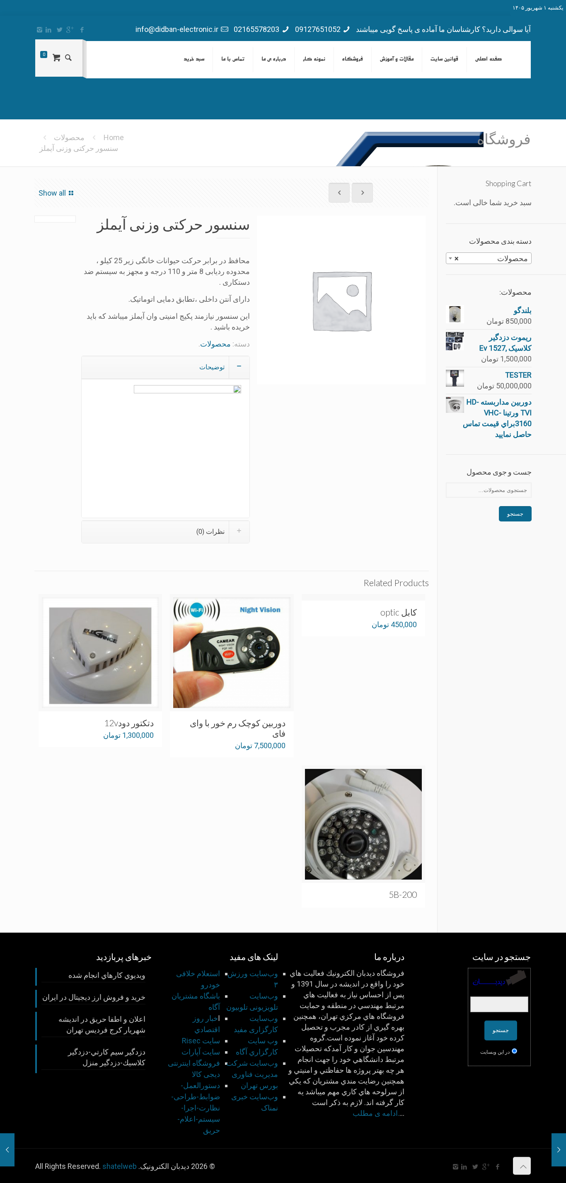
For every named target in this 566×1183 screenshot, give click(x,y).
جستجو (515, 514)
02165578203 (256, 29)
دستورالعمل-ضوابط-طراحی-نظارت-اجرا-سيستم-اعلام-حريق (195, 1108)
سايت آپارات (200, 1051)
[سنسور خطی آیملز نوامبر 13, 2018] (558, 1149)
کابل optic (398, 612)
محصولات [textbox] (491, 258)
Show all (52, 193)
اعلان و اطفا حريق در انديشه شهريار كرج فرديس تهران (101, 1024)
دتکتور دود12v (129, 723)
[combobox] (489, 258)
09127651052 (318, 29)
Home (114, 137)
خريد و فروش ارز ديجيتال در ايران (93, 997)
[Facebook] (81, 30)
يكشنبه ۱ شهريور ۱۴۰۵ (538, 8)
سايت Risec (201, 1040)
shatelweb (119, 1166)
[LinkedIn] (48, 30)
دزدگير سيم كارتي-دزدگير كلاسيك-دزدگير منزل (106, 1057)
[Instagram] (39, 30)
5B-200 (403, 894)
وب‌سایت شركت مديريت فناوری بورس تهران (252, 1074)
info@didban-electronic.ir (176, 29)
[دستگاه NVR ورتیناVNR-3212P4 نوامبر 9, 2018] (7, 1149)
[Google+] (70, 30)
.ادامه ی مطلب (376, 1113)
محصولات (69, 137)
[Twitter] (59, 30)
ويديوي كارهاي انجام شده (106, 975)
